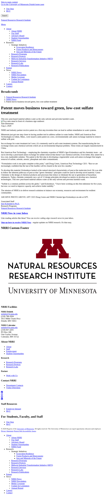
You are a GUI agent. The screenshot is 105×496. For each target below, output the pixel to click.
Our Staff (15, 440)
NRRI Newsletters (18, 481)
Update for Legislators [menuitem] (20, 79)
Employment (11, 351)
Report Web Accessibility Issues (25, 431)
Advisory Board (17, 442)
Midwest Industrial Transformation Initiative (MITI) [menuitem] (32, 59)
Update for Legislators (20, 486)
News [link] (8, 70)
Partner (9, 474)
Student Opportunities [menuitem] (20, 38)
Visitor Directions (13, 388)
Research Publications (20, 472)
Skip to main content (9, 2)
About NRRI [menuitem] (16, 31)
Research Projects (13, 364)
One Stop (10, 9)
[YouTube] (52, 397)
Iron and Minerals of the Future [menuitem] (29, 52)
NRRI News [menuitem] (16, 72)
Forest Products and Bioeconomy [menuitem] (29, 49)
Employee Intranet (13, 409)
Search (4, 16)
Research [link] (10, 42)
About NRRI (16, 438)
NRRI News (11, 99)
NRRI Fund (16, 447)
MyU (8, 11)
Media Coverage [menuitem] (18, 77)
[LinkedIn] (52, 399)
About (8, 347)
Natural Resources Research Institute (16, 20)
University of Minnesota (25, 429)
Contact (9, 493)
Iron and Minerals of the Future (29, 458)
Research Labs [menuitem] (17, 63)
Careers (9, 490)
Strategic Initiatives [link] (19, 45)
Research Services (18, 467)
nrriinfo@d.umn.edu (9, 314)
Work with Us (12, 375)
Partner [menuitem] (9, 68)
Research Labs (12, 367)
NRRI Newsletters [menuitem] (18, 75)
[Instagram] (52, 394)
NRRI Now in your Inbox (14, 213)
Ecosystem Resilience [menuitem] (25, 47)
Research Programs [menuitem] (19, 54)
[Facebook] (52, 392)
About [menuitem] (8, 29)
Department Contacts (14, 385)
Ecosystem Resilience (25, 454)
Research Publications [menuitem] (20, 65)
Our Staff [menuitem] (15, 33)
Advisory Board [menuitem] (17, 36)
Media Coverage (18, 483)
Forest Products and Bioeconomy (29, 456)
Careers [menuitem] (9, 84)
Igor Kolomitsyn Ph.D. (10, 204)
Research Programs (14, 362)
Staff (8, 349)
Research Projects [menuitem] (18, 56)
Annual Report (17, 488)
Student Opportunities (15, 353)
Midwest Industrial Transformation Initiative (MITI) (32, 465)
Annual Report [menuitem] (17, 82)
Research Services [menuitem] (18, 61)
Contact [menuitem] (9, 86)
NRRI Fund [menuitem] (16, 40)
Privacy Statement (7, 431)
